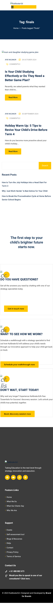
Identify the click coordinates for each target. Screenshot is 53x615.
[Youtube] (13, 477)
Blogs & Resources (14, 539)
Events (9, 530)
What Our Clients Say (15, 506)
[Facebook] (7, 477)
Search (45, 166)
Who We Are (12, 510)
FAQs (9, 543)
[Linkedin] (25, 477)
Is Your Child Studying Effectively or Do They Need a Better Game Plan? (24, 76)
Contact (10, 547)
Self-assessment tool (15, 534)
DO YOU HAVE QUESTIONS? (19, 279)
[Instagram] (19, 477)
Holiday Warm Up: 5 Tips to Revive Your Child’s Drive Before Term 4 (26, 130)
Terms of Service (14, 556)
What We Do (12, 501)
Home (16, 28)
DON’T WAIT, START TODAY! (19, 390)
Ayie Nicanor (10, 59)
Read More (13, 97)
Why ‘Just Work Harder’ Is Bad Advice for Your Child (24, 191)
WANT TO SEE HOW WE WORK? (21, 334)
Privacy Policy (12, 552)
